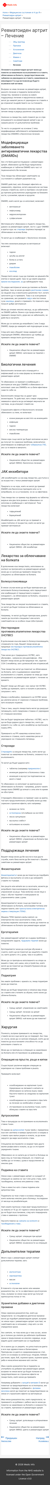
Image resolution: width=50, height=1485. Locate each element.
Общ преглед (19, 42)
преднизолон (34, 768)
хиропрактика (15, 1276)
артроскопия (18, 1130)
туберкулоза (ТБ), (39, 445)
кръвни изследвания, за (12, 282)
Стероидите (6, 752)
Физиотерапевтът (9, 875)
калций (25, 1383)
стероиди (21, 229)
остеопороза (15, 813)
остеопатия (14, 1283)
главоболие (14, 267)
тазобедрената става (10, 1224)
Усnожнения (18, 49)
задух (29, 298)
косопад (13, 271)
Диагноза (17, 53)
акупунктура (15, 1272)
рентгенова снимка (39, 290)
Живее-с (17, 57)
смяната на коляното (28, 1221)
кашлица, (10, 301)
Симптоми (17, 61)
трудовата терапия (29, 941)
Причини (17, 46)
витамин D (35, 1383)
